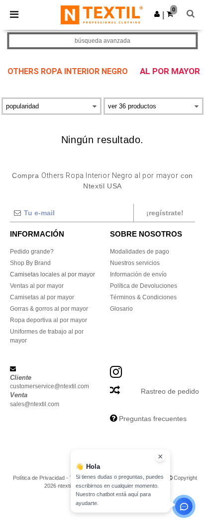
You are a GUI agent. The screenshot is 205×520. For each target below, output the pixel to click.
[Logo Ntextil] (102, 14)
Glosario (121, 308)
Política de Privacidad (39, 478)
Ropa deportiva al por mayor (48, 320)
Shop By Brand (30, 263)
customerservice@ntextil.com (49, 386)
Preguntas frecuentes (153, 419)
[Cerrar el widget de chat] (160, 457)
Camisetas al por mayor (42, 297)
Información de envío (138, 274)
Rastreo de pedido (170, 391)
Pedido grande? (32, 251)
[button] (157, 14)
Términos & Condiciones (143, 297)
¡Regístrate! (165, 213)
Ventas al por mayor (37, 285)
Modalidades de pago (139, 251)
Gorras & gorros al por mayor (49, 308)
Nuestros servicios (135, 263)
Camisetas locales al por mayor (52, 274)
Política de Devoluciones (143, 285)
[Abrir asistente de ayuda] (184, 506)
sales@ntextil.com (34, 404)
